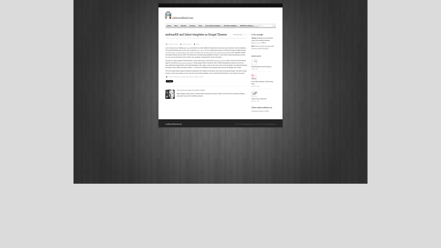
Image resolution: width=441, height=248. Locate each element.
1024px (171, 76)
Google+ (261, 111)
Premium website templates (260, 48)
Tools (200, 26)
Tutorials (183, 26)
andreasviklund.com (247, 124)
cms (181, 76)
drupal (191, 76)
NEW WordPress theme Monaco (261, 67)
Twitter (267, 111)
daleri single (185, 76)
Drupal (189, 48)
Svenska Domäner (271, 124)
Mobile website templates (263, 46)
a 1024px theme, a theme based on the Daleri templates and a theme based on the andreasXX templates (198, 52)
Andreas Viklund (187, 44)
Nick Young (200, 50)
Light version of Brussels (259, 99)
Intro (175, 26)
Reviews (192, 26)
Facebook (254, 111)
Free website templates (213, 26)
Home (169, 26)
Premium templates (230, 26)
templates (196, 76)
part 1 (253, 43)
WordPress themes (246, 26)
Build (197, 44)
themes (201, 76)
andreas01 (176, 76)
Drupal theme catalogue (185, 63)
